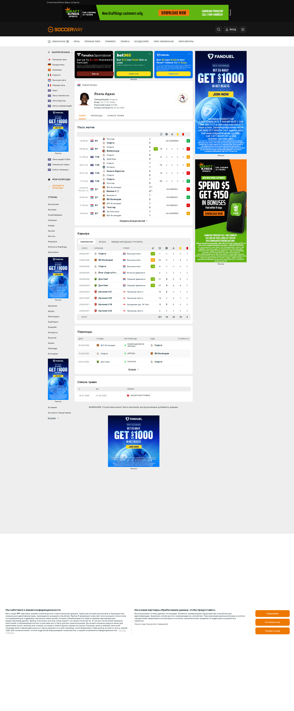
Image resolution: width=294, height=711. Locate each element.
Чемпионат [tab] (86, 242)
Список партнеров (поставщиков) (151, 624)
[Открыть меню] (242, 29)
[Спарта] (183, 100)
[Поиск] (218, 29)
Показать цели (272, 631)
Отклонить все (272, 622)
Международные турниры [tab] (127, 242)
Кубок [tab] (102, 242)
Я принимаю (273, 613)
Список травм (115, 115)
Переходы (96, 115)
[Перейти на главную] (71, 29)
